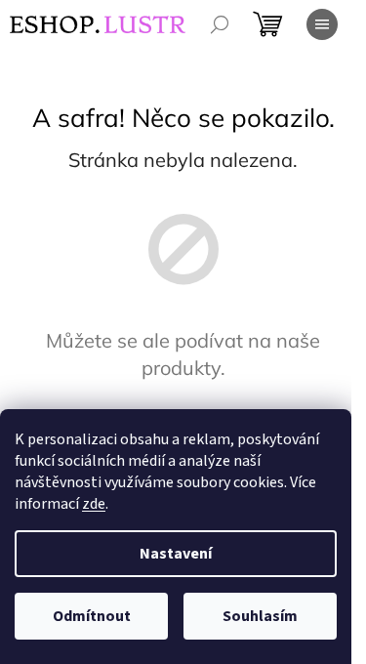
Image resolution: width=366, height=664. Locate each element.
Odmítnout (92, 616)
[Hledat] (219, 24)
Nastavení (176, 553)
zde (93, 504)
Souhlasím (260, 616)
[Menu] (322, 24)
